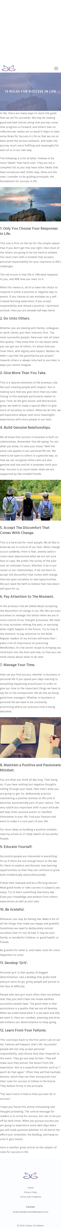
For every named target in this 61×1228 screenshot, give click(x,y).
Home (31, 1187)
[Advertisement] (30, 32)
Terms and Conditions (30, 1196)
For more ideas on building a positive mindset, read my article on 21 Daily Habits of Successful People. (29, 834)
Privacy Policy (30, 1192)
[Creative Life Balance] (8, 68)
